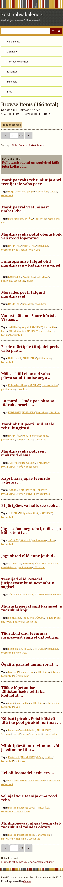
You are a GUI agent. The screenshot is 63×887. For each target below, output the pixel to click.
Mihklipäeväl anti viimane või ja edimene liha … (30, 747)
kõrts (4, 331)
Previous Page (5, 135)
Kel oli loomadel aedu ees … (27, 772)
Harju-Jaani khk (17, 191)
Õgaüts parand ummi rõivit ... (29, 664)
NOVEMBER (41, 594)
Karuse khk (50, 327)
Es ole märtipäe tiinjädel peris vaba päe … (30, 348)
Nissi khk (40, 780)
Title (14, 145)
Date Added (35, 145)
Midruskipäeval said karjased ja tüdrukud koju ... (31, 608)
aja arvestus (14, 563)
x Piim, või (19, 761)
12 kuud (11, 51)
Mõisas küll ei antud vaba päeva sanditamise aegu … (26, 375)
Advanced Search (53, 31)
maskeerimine (50, 385)
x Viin (17, 706)
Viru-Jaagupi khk (23, 249)
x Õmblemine (21, 675)
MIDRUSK (6, 621)
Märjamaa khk (43, 834)
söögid (20, 439)
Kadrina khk (14, 276)
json (31, 861)
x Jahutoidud (50, 734)
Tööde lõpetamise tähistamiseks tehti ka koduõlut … (23, 691)
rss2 (51, 861)
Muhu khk (27, 435)
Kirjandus (12, 71)
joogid (30, 191)
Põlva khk (31, 493)
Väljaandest (13, 41)
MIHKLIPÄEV (29, 245)
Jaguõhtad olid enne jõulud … (29, 555)
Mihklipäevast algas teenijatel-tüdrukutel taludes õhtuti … (31, 825)
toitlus (53, 191)
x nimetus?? (20, 652)
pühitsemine (44, 358)
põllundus (42, 245)
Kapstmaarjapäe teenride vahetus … (25, 480)
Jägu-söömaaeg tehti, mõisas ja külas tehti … (31, 530)
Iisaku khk (28, 617)
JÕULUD (12, 489)
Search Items (10, 114)
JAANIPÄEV (14, 327)
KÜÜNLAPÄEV (16, 331)
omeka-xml (41, 861)
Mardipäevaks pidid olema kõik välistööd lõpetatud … (31, 236)
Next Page (28, 135)
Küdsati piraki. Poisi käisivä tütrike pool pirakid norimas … (31, 720)
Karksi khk (14, 757)
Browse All (9, 110)
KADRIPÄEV (29, 276)
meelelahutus (46, 331)
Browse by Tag (30, 110)
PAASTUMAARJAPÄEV (13, 466)
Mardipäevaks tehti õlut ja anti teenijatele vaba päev (31, 181)
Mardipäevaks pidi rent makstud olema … (23, 453)
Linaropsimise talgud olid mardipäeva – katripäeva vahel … (30, 265)
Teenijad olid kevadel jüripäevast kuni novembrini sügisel (28, 582)
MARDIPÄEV (41, 191)
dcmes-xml (22, 861)
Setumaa (55, 672)
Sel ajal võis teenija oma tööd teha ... (29, 797)
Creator (23, 145)
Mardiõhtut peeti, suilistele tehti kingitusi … (27, 425)
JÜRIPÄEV (13, 462)
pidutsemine (41, 435)
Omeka (27, 881)
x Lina (37, 249)
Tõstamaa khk (22, 811)
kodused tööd (53, 617)
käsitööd (13, 672)
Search (59, 31)
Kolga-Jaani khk (17, 385)
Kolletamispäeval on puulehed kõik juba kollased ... (30, 164)
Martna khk (22, 703)
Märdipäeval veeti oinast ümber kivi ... (25, 208)
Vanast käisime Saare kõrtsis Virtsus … (28, 317)
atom (4, 861)
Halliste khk (14, 358)
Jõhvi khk (25, 540)
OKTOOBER (39, 648)
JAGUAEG (13, 540)
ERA (9, 91)
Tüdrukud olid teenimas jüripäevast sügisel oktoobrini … (30, 637)
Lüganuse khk (27, 462)
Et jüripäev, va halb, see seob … (30, 505)
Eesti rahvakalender (22, 14)
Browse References (37, 114)
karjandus (13, 218)
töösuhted (7, 195)
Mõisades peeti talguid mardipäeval (23, 294)
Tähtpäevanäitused (17, 61)
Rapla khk (27, 303)
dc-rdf (11, 861)
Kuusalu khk (51, 563)
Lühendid (12, 81)
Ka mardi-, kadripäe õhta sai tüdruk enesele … (28, 402)
